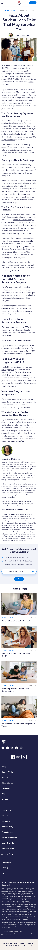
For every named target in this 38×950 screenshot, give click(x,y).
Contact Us (6, 810)
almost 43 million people (23, 220)
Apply (32, 2)
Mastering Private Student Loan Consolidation (15, 689)
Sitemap (4, 868)
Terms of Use (31, 926)
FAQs (3, 873)
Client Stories (7, 783)
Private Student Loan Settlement (15, 621)
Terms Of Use (7, 832)
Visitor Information (9, 837)
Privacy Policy (7, 827)
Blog (3, 794)
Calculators (6, 862)
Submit (19, 579)
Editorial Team (7, 848)
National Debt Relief (19, 3)
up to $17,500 (30, 351)
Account (4, 799)
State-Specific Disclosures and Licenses (11, 931)
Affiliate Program (8, 854)
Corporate (5, 821)
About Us (5, 777)
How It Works (7, 772)
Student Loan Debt (11, 10)
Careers (4, 816)
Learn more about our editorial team (14, 509)
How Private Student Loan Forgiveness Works (18, 725)
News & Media (7, 843)
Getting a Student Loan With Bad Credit (15, 654)
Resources (5, 788)
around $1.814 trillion (10, 79)
